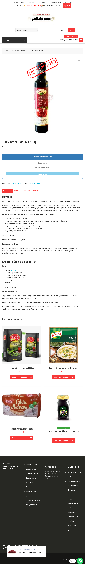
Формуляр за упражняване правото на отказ (33, 495)
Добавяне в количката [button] (20, 377)
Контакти (29, 487)
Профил (67, 6)
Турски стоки (35, 183)
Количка (18, 6)
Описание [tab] (7, 191)
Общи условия (31, 464)
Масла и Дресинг (17, 183)
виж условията (38, 6)
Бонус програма (32, 505)
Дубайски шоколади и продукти (72, 494)
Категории (10, 40)
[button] (81, 40)
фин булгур (14, 270)
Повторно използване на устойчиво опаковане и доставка (73, 521)
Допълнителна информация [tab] (26, 191)
